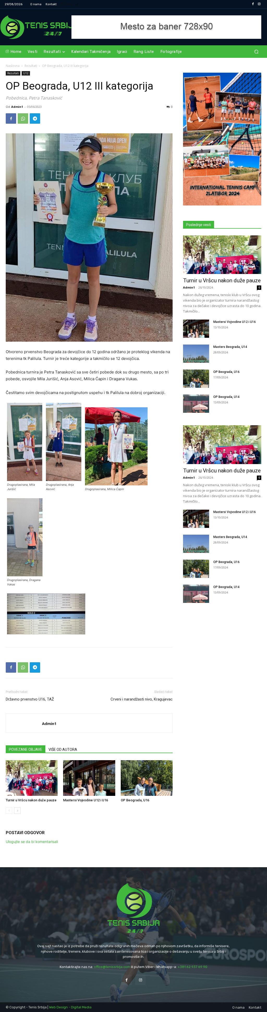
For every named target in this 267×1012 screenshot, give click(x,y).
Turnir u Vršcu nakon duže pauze (31, 800)
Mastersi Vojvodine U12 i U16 (85, 800)
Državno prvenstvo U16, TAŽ (30, 699)
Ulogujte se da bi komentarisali (32, 841)
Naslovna (13, 66)
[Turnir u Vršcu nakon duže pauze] (32, 778)
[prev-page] (9, 810)
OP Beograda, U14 (226, 397)
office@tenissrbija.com (112, 967)
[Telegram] (35, 118)
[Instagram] (259, 4)
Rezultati (31, 66)
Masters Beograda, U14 (230, 347)
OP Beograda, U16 (135, 800)
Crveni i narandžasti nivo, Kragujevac (142, 699)
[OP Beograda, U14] (196, 404)
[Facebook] (253, 4)
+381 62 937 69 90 (192, 967)
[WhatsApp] (23, 118)
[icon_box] (70, 5)
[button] (256, 52)
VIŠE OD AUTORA (62, 749)
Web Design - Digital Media (70, 1007)
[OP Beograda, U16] (147, 778)
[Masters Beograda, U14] (196, 354)
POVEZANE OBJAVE (25, 749)
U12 (25, 73)
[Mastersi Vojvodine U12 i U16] (89, 778)
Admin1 (17, 107)
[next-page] (17, 810)
